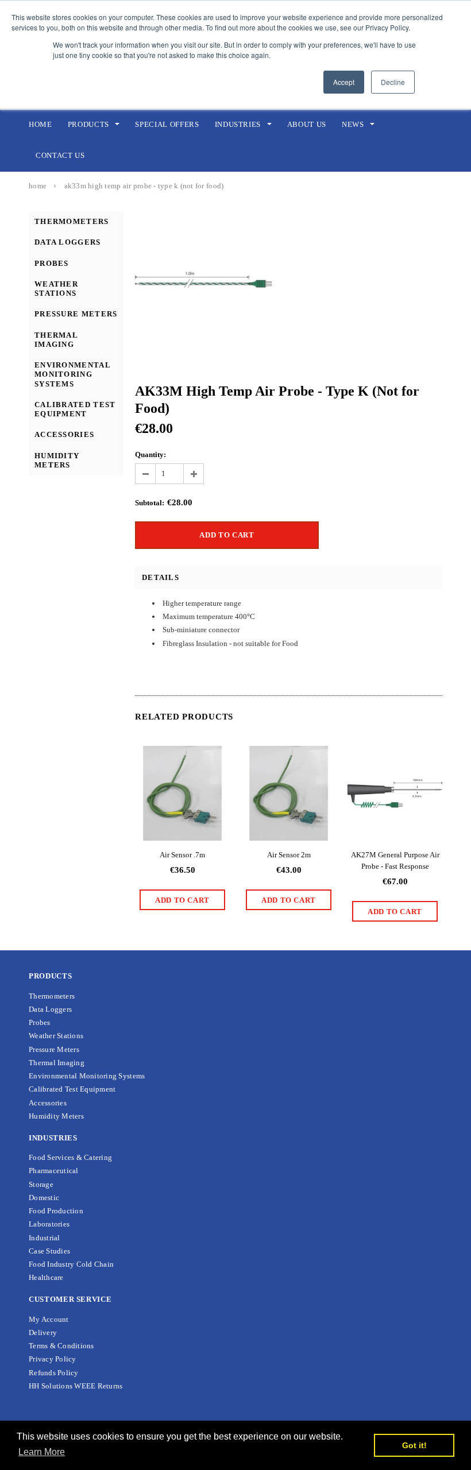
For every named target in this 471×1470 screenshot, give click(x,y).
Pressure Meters (76, 314)
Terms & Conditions (61, 1345)
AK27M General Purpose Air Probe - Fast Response (395, 860)
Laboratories (49, 1224)
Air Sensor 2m (289, 854)
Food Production (56, 1210)
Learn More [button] (41, 1452)
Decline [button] (393, 82)
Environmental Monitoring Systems (72, 374)
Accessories (64, 434)
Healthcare (46, 1277)
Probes (51, 263)
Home (38, 185)
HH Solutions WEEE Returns (76, 1386)
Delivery (43, 1332)
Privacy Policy (52, 1359)
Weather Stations (56, 288)
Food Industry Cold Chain (71, 1264)
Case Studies (49, 1251)
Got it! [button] (414, 1445)
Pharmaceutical (54, 1170)
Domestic (44, 1197)
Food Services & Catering (70, 1157)
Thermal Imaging (56, 340)
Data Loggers (67, 242)
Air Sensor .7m (182, 854)
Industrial (44, 1237)
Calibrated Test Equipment (75, 409)
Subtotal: (149, 502)
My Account (49, 1319)
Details (160, 577)
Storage (41, 1184)
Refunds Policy (54, 1372)
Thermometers (71, 221)
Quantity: (150, 454)
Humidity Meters (56, 460)
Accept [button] (343, 82)
